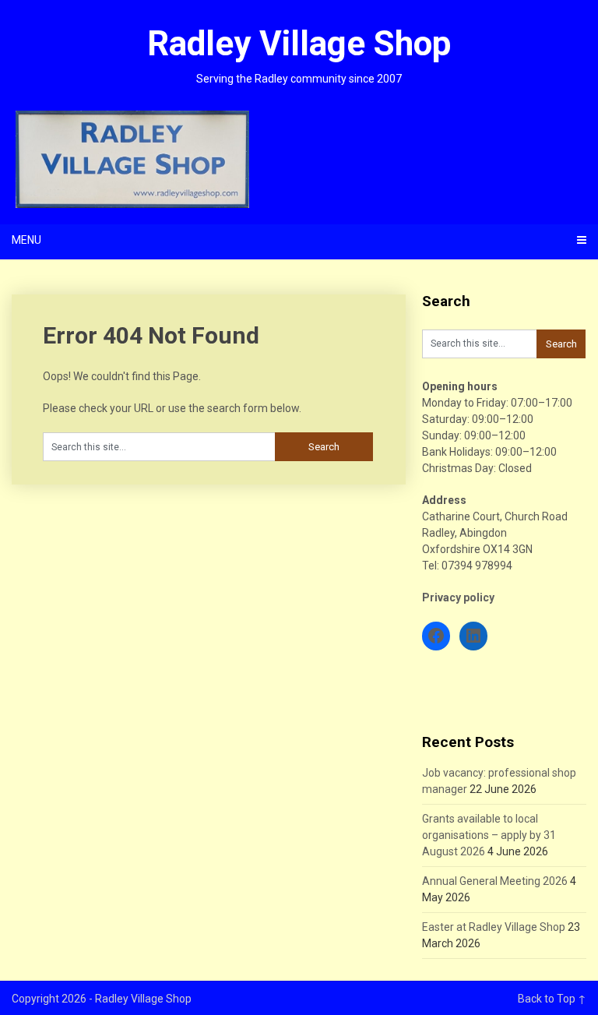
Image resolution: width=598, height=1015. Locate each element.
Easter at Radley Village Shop (493, 927)
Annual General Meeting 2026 (495, 881)
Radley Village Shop (299, 43)
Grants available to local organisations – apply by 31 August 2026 (489, 835)
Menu (26, 240)
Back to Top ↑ (552, 998)
